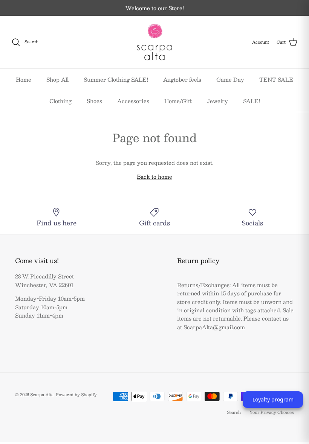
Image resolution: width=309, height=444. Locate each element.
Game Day (230, 79)
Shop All (57, 79)
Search (234, 412)
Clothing (60, 100)
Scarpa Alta (42, 394)
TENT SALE (276, 79)
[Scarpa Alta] (154, 42)
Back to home (154, 176)
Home (23, 79)
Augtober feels (182, 79)
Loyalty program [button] (273, 399)
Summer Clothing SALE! (116, 79)
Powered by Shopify (76, 394)
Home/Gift (178, 100)
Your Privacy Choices (271, 412)
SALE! (251, 100)
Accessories (133, 100)
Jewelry (217, 100)
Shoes (94, 100)
